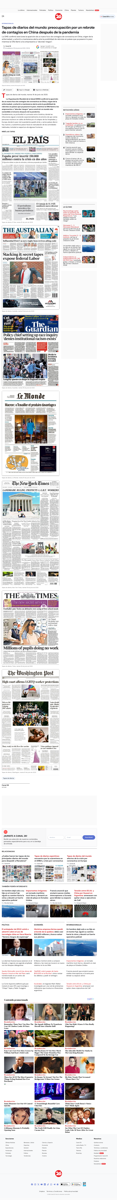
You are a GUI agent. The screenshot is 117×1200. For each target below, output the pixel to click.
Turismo (44, 1156)
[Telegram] (54, 1184)
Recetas (44, 1153)
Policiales (8, 1153)
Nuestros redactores (100, 1158)
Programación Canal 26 (101, 1156)
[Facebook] (32, 1184)
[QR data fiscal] (84, 1186)
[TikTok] (48, 1184)
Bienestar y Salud (29, 1142)
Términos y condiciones (101, 1148)
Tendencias (27, 1156)
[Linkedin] (45, 1184)
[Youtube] (42, 1184)
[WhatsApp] (51, 1184)
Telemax (78, 1150)
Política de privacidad (100, 1150)
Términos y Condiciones (54, 1191)
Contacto (96, 1145)
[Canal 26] (58, 1174)
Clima (7, 1145)
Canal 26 (8, 46)
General (26, 1148)
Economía (38, 925)
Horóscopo (8, 1150)
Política (5, 925)
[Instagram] (35, 1184)
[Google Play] (76, 1184)
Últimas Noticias (10, 1142)
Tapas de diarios (8, 778)
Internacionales (7, 23)
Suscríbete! (89, 837)
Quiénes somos (98, 1142)
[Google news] (57, 1184)
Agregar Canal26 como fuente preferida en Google (48, 47)
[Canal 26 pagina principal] (58, 19)
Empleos (96, 1161)
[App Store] (65, 1184)
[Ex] (38, 1184)
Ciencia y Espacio (47, 1142)
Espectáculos (9, 1148)
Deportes (26, 1145)
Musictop (79, 1153)
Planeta (44, 1150)
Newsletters (99, 1164)
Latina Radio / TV (81, 1145)
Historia (44, 1148)
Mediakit (98, 1153)
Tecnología (8, 1156)
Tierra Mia (79, 1148)
